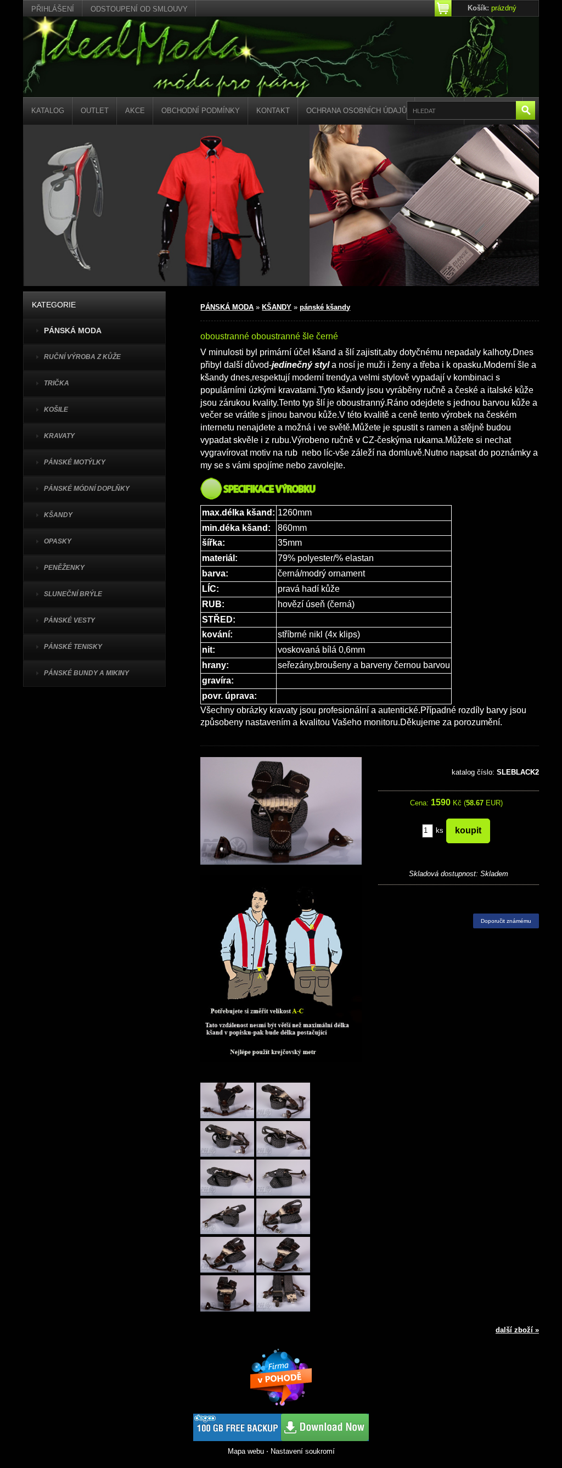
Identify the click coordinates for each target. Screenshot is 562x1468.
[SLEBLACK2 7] (227, 1217)
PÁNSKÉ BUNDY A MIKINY (86, 673)
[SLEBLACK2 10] (283, 1256)
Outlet (95, 111)
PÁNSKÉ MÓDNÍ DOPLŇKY (87, 488)
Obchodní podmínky (200, 111)
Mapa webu (246, 1451)
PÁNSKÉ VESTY (69, 620)
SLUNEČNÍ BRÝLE (73, 594)
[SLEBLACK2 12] (283, 1294)
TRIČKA (56, 383)
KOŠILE (56, 409)
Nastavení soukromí (303, 1451)
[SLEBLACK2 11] (227, 1294)
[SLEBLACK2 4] (283, 1140)
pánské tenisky (73, 647)
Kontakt (273, 111)
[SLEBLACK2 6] (283, 1178)
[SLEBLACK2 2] (283, 1101)
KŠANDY (58, 515)
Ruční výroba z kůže (82, 357)
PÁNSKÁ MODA (227, 307)
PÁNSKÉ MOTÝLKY (74, 462)
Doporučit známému (506, 921)
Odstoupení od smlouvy (139, 9)
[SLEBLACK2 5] (227, 1178)
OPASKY (57, 541)
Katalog (47, 111)
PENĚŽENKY (64, 567)
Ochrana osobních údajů (356, 111)
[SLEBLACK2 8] (283, 1217)
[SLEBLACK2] (227, 1101)
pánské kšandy (325, 307)
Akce (135, 111)
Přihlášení (52, 9)
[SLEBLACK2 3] (227, 1140)
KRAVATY (59, 436)
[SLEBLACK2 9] (227, 1256)
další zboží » (517, 1330)
